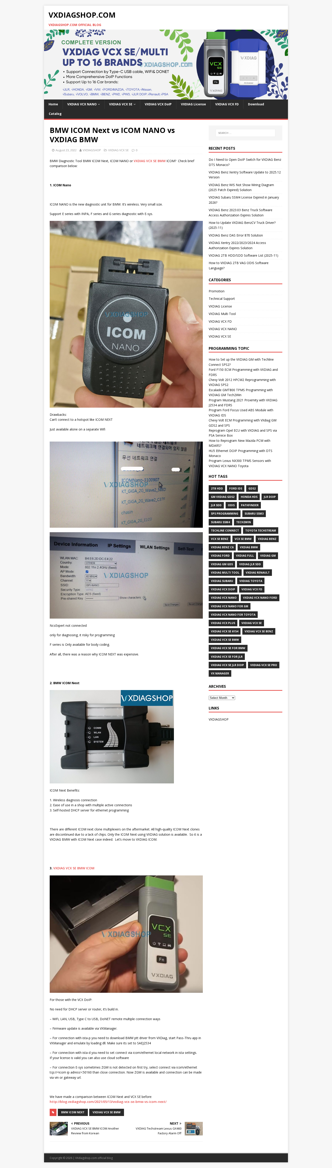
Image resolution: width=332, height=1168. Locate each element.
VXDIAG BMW (249, 547)
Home (53, 104)
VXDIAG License (193, 104)
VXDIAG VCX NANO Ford (260, 598)
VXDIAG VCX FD (227, 104)
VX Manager (220, 673)
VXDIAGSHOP (92, 150)
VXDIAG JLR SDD (250, 564)
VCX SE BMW (243, 539)
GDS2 (252, 488)
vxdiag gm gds (222, 564)
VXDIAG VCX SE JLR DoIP (227, 665)
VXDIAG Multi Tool (222, 314)
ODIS (231, 505)
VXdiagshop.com (86, 1158)
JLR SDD (216, 505)
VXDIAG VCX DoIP (158, 104)
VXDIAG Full (245, 556)
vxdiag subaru (222, 581)
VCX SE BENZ (219, 539)
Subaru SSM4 (220, 522)
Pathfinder (250, 505)
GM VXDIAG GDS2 (222, 497)
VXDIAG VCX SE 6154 (224, 631)
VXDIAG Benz (267, 539)
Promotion (216, 291)
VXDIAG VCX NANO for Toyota (233, 615)
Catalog (55, 113)
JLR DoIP (270, 497)
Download (256, 104)
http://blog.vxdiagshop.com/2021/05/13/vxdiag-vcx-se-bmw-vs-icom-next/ (108, 1101)
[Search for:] (245, 133)
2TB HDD (217, 488)
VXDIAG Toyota (250, 581)
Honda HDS (249, 497)
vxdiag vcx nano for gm (229, 606)
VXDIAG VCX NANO (82, 104)
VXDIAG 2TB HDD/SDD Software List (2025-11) (243, 255)
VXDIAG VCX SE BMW (149, 161)
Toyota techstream (260, 530)
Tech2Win (243, 522)
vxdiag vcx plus (223, 623)
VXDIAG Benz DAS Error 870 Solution (236, 235)
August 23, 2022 (66, 150)
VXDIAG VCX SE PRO (263, 665)
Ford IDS (235, 488)
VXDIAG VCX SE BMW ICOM (73, 868)
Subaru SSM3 (254, 513)
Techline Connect (225, 530)
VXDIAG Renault (258, 573)
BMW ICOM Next (72, 1112)
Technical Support (222, 298)
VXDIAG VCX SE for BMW (228, 648)
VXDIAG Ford (220, 556)
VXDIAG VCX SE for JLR (227, 657)
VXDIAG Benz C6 (222, 547)
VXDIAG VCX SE (120, 104)
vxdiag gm (268, 556)
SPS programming (224, 513)
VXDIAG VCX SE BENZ (259, 631)
